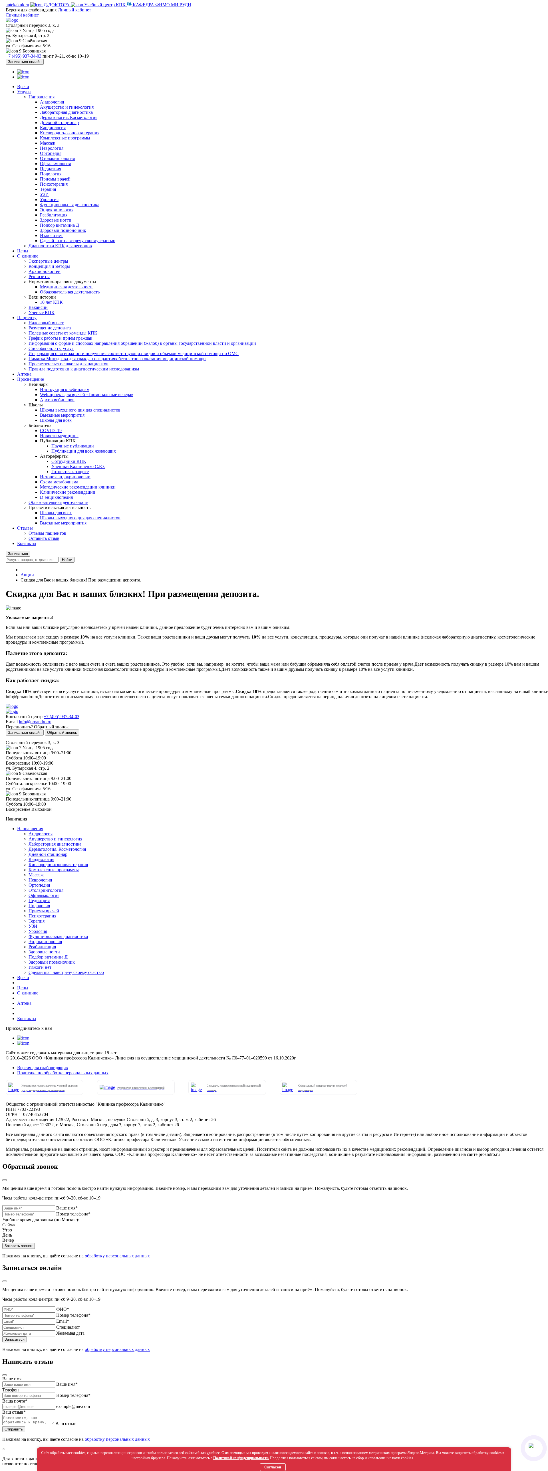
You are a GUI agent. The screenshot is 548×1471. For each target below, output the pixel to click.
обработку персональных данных (117, 1255)
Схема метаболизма (59, 481)
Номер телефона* (73, 1213)
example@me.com (73, 1406)
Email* (62, 1321)
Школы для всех (56, 420)
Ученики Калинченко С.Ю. (78, 466)
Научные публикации (72, 445)
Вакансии (38, 307)
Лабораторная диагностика (66, 112)
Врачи (23, 86)
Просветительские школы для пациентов (68, 363)
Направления (42, 96)
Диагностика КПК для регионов (60, 245)
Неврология (51, 148)
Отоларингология (57, 158)
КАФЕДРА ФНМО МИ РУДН (161, 4)
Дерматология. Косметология (68, 117)
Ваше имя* (67, 1207)
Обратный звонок (62, 732)
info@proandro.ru (35, 721)
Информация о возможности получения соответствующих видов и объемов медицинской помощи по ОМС (134, 353)
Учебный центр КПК (105, 4)
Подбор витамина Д (59, 225)
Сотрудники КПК (68, 461)
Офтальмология (55, 163)
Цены (22, 250)
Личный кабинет (74, 9)
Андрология (52, 102)
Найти (67, 560)
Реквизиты (39, 276)
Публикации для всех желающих (83, 451)
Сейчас (9, 1224)
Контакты (26, 543)
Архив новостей (45, 271)
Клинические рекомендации (67, 492)
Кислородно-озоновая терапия (69, 132)
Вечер (8, 1240)
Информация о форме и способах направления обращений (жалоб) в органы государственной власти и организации (142, 343)
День (7, 1235)
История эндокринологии (65, 476)
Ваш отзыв (65, 1423)
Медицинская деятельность (66, 286)
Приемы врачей (55, 179)
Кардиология (53, 127)
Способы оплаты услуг (51, 348)
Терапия (48, 189)
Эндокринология (56, 209)
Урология (49, 199)
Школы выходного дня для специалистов (80, 410)
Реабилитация (53, 214)
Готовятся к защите (70, 471)
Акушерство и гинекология (67, 107)
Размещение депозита (50, 327)
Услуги (24, 91)
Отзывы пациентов (47, 533)
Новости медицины (59, 435)
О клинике (27, 256)
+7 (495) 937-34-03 (23, 56)
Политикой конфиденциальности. (241, 1458)
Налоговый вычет (46, 322)
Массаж (47, 143)
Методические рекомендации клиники (78, 487)
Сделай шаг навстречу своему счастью (77, 240)
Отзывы (25, 528)
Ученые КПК (42, 312)
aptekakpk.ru (17, 4)
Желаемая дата (70, 1333)
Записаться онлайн (24, 62)
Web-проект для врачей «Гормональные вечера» (86, 394)
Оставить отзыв (44, 538)
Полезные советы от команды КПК (63, 333)
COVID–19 (51, 430)
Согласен (272, 1467)
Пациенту (27, 317)
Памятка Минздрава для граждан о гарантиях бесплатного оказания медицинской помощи (117, 358)
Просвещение (30, 379)
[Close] (4, 1180)
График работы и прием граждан (60, 338)
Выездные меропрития (62, 415)
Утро (7, 1229)
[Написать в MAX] (533, 1448)
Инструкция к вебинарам (64, 389)
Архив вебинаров (57, 399)
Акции (27, 574)
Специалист (68, 1327)
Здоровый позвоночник (63, 230)
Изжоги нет (51, 235)
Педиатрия (50, 168)
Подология (50, 173)
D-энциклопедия (56, 497)
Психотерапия (54, 184)
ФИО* (62, 1309)
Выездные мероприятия (63, 522)
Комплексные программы (65, 137)
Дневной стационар (59, 122)
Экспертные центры (48, 261)
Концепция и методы (49, 266)
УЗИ (44, 194)
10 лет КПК (51, 302)
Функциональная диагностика (69, 204)
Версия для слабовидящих (42, 1067)
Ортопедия (50, 153)
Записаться (18, 554)
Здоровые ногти (55, 220)
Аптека (24, 374)
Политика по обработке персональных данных (62, 1072)
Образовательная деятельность (70, 291)
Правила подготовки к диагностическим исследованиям (84, 368)
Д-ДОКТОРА (57, 4)
